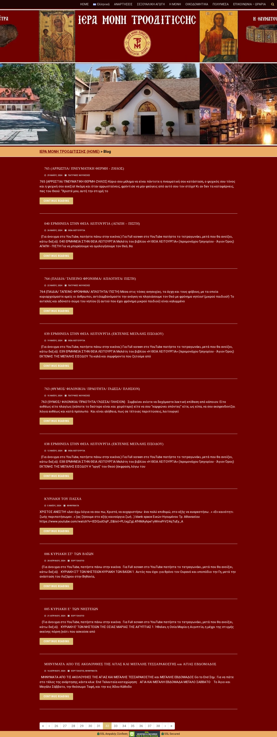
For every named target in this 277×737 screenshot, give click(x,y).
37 (150, 726)
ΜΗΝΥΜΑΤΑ (73, 505)
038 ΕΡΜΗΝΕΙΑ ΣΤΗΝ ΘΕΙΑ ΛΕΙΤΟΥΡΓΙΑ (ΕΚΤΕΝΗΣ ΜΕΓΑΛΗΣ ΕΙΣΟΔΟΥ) (104, 444)
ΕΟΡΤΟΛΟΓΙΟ (77, 561)
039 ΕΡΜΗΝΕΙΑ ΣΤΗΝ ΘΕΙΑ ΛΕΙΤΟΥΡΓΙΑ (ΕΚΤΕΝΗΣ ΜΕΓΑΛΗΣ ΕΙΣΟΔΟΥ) (104, 333)
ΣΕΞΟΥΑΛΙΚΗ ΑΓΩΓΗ (151, 4)
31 (99, 726)
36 (141, 726)
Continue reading (56, 200)
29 (82, 726)
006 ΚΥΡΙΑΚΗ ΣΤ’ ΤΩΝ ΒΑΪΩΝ (69, 554)
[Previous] (49, 725)
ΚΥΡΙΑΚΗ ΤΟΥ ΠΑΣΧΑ (63, 498)
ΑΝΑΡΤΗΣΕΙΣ (123, 4)
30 (90, 726)
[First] (43, 725)
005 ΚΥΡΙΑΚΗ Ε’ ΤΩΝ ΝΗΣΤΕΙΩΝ (71, 609)
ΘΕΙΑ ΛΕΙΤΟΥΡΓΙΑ (76, 230)
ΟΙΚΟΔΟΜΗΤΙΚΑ (196, 4)
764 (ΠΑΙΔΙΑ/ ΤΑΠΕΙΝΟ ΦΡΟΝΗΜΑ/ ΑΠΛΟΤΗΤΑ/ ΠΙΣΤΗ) (90, 278)
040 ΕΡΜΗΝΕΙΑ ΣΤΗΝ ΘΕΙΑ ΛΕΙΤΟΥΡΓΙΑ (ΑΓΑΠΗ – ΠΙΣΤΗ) (92, 223)
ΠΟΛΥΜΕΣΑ (221, 4)
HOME (84, 4)
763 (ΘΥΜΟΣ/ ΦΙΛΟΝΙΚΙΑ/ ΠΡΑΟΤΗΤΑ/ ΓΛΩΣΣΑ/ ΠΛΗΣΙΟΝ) (92, 388)
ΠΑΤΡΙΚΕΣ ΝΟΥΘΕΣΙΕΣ (79, 175)
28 (73, 726)
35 (133, 726)
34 (124, 726)
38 (158, 726)
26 (56, 726)
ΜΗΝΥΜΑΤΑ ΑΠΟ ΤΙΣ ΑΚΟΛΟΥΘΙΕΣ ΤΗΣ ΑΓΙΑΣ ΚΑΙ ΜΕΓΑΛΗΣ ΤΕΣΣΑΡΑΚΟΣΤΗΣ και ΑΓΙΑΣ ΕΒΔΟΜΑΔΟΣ (130, 664)
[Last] (171, 725)
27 (65, 726)
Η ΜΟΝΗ (175, 4)
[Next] (165, 725)
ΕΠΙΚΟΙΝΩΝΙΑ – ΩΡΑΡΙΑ (249, 4)
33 (116, 726)
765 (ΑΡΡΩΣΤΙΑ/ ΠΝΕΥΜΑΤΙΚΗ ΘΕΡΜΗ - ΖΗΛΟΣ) (84, 168)
